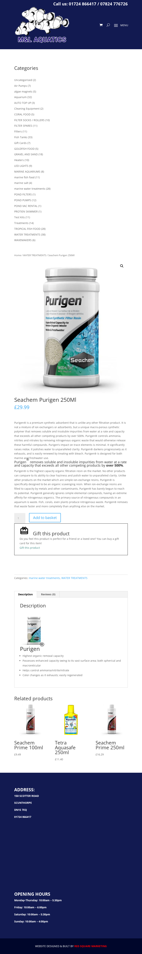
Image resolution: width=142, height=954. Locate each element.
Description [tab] (25, 594)
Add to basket (45, 517)
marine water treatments (44, 578)
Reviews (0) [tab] (48, 594)
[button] (122, 266)
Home (17, 255)
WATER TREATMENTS (34, 255)
